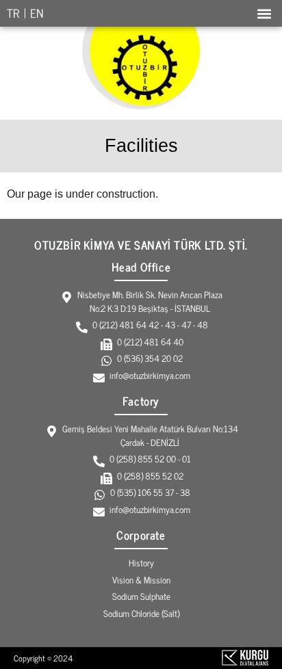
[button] (264, 13)
